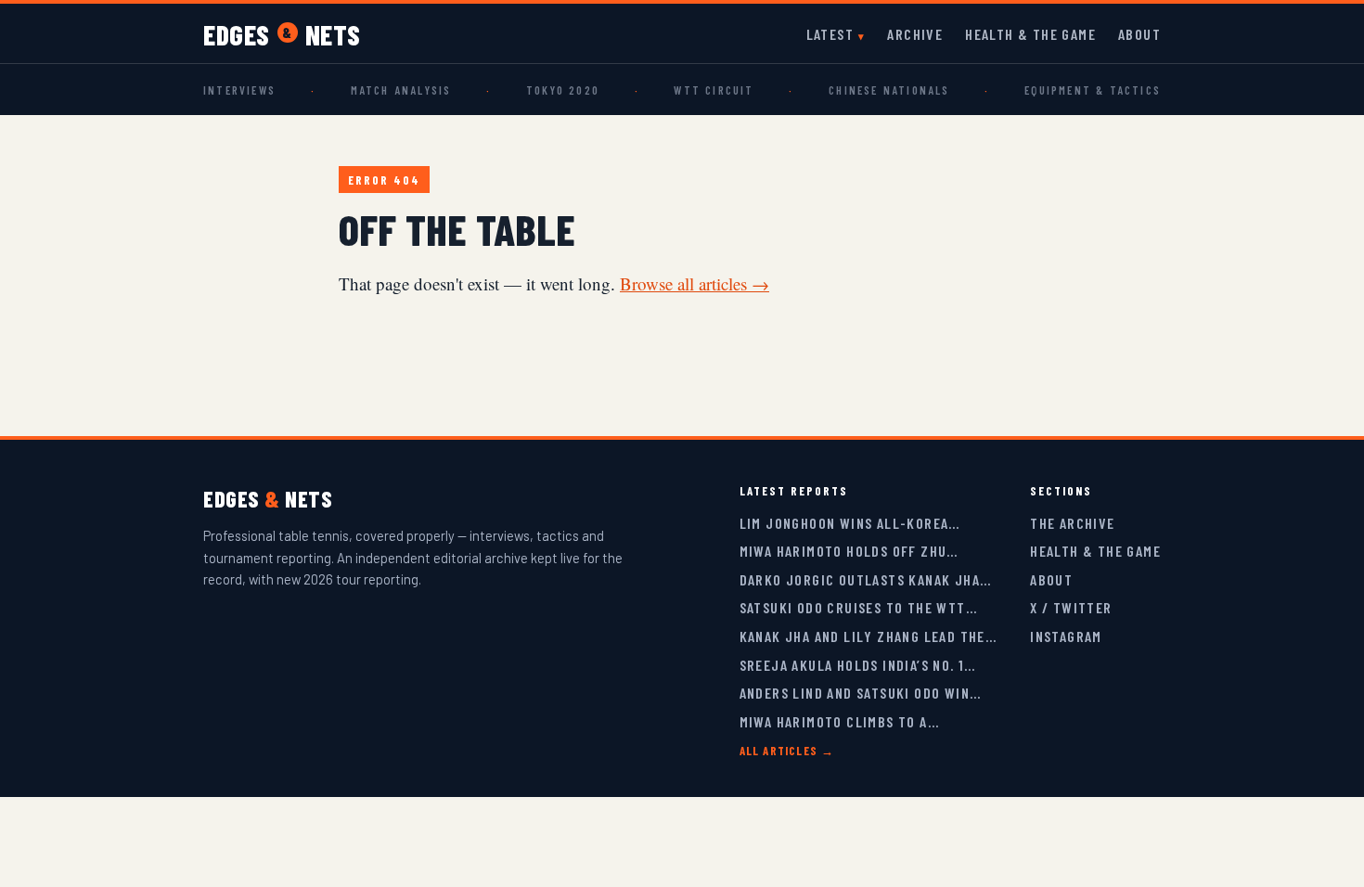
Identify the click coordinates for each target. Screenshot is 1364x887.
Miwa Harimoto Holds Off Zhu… (849, 550)
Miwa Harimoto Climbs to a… (839, 721)
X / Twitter (1071, 607)
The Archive (1072, 523)
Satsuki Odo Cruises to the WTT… (858, 607)
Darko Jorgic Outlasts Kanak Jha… (866, 579)
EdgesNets (282, 34)
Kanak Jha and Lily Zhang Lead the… (868, 636)
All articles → (787, 750)
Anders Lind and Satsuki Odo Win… (861, 692)
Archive (915, 34)
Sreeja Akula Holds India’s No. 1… (858, 665)
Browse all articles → (694, 283)
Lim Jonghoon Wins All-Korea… (850, 523)
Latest (830, 34)
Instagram (1066, 636)
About (1139, 34)
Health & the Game (1030, 34)
